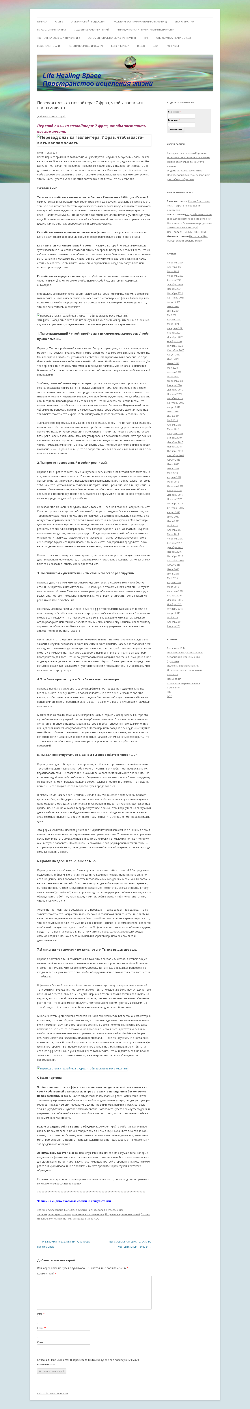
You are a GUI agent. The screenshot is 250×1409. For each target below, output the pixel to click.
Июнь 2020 (173, 363)
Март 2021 (173, 324)
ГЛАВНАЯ (42, 21)
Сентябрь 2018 (175, 455)
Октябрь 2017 (175, 503)
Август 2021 (173, 302)
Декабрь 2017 (175, 494)
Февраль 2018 (175, 486)
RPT (146, 37)
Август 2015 (173, 613)
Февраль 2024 (175, 262)
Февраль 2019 (175, 433)
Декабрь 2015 (175, 600)
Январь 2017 (174, 543)
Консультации (120, 45)
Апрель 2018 (174, 477)
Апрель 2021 (174, 319)
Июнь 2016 (173, 573)
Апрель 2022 (174, 267)
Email (41, 1328)
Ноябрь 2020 (174, 341)
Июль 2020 (173, 359)
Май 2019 (172, 420)
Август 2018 (173, 459)
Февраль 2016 (175, 591)
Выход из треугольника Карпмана (187, 153)
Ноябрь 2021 (174, 288)
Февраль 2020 (175, 380)
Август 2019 (173, 407)
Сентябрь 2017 (175, 508)
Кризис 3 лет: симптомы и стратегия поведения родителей (188, 206)
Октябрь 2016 (175, 556)
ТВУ (93, 1218)
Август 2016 (173, 564)
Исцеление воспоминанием (88, 1214)
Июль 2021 (173, 306)
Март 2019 (173, 429)
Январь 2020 (174, 385)
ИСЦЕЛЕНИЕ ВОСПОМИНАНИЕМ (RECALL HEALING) (140, 21)
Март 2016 (173, 586)
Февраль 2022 (175, 275)
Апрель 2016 (174, 582)
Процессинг (174, 678)
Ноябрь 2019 (174, 394)
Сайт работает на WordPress (52, 1393)
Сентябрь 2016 (175, 560)
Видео (141, 45)
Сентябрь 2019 (175, 402)
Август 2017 (173, 512)
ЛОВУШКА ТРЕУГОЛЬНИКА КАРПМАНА (188, 157)
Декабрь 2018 (175, 442)
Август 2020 (173, 354)
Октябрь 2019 (175, 398)
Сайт (40, 1342)
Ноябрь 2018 (174, 446)
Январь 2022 (174, 280)
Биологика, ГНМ (176, 648)
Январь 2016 (174, 595)
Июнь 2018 (173, 468)
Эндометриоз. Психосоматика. (185, 170)
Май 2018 (172, 472)
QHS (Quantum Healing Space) (173, 37)
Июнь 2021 (173, 310)
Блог (156, 45)
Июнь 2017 (173, 521)
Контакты (173, 45)
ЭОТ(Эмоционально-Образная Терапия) (112, 37)
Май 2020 (172, 367)
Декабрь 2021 (175, 284)
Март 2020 (173, 376)
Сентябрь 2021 (175, 297)
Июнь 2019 (173, 416)
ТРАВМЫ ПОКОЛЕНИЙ (195, 231)
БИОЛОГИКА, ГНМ (184, 21)
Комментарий (47, 1273)
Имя (41, 1314)
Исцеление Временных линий (91, 29)
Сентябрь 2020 (175, 350)
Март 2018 (173, 481)
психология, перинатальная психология (66, 1218)
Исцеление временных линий (122, 1214)
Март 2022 (173, 271)
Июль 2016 (173, 569)
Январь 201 (173, 626)
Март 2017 (173, 534)
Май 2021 (172, 315)
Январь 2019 (174, 437)
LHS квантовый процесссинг (88, 21)
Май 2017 (172, 525)
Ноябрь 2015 (174, 604)
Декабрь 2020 (175, 337)
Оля (169, 223)
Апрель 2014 (174, 621)
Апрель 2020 (174, 372)
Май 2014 (172, 617)
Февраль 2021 (175, 328)
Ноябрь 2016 (174, 551)
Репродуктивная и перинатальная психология (145, 29)
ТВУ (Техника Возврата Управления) (58, 37)
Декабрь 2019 (175, 389)
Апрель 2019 (174, 424)
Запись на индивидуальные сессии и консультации (74, 1201)
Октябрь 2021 (175, 293)
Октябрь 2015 (175, 608)
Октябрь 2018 (175, 451)
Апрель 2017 (174, 529)
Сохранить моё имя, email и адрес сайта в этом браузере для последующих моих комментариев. (88, 1362)
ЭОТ (98, 1218)
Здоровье (173, 661)
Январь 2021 (174, 332)
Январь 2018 (174, 490)
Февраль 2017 (175, 538)
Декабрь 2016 (175, 547)
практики (172, 674)
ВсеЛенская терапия (49, 45)
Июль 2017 (173, 516)
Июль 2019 (173, 411)
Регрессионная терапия (51, 29)
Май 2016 (172, 578)
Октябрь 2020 (175, 345)
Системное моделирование (86, 45)
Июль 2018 (173, 464)
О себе (59, 21)
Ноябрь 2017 (174, 499)
